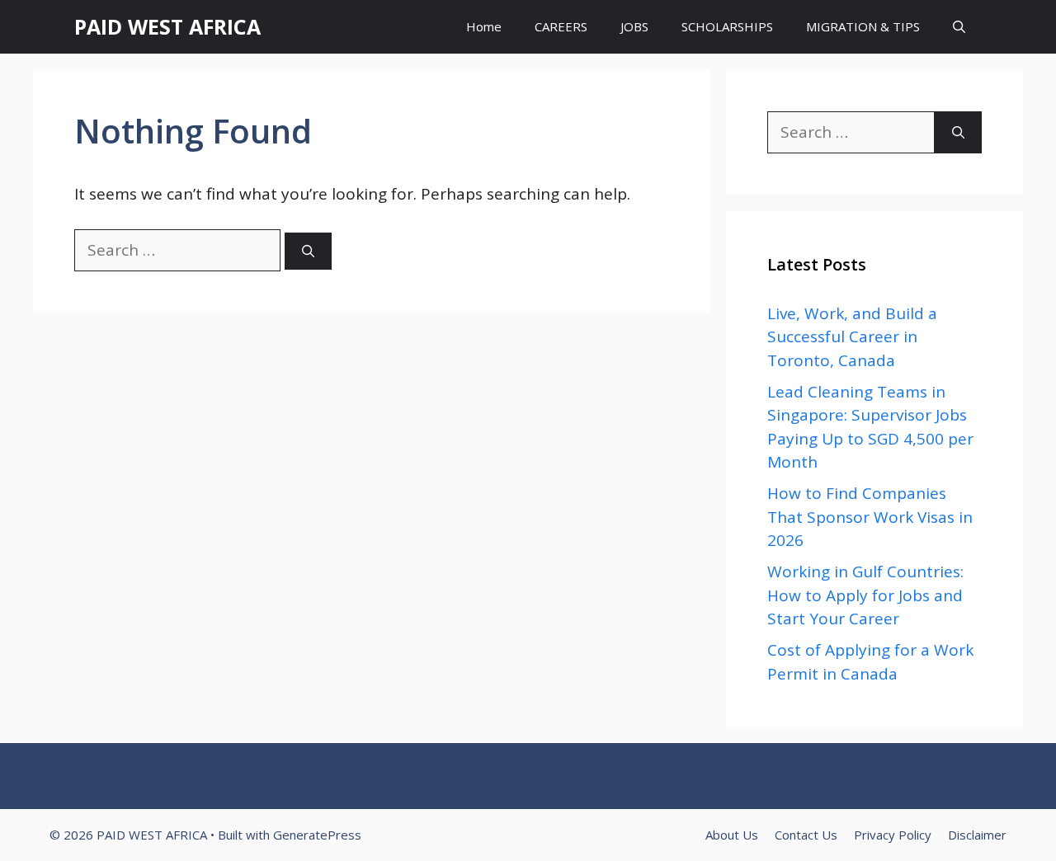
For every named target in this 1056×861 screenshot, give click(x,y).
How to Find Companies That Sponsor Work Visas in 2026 (870, 516)
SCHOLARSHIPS (727, 26)
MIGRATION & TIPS (863, 26)
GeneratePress (317, 834)
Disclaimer (977, 834)
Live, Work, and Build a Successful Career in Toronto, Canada (852, 337)
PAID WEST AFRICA (167, 26)
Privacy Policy (892, 834)
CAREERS (561, 26)
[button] (959, 27)
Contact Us (806, 834)
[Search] (308, 251)
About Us (731, 834)
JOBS (634, 26)
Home (484, 26)
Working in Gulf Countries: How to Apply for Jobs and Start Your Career (865, 595)
